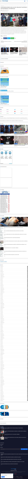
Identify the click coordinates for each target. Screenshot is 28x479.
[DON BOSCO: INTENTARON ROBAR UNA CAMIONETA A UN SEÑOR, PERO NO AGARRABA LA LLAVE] (1, 245)
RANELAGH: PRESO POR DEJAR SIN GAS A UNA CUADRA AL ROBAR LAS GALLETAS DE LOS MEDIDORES (23, 53)
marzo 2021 (14, 345)
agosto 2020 (14, 354)
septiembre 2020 (14, 353)
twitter (21, 109)
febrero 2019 (14, 377)
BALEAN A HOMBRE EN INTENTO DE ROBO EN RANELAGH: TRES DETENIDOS (4, 53)
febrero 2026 (14, 271)
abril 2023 (14, 313)
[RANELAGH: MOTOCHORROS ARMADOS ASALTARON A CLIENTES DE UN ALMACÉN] (1, 228)
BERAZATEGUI (2, 261)
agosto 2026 (14, 266)
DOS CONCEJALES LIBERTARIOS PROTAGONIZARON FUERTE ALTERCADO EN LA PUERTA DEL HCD (15, 251)
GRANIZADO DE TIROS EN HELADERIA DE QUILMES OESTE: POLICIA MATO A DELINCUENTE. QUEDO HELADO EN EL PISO (14, 454)
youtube (21, 111)
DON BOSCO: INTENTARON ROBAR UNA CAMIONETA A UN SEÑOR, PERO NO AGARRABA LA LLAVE (20, 134)
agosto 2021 (14, 339)
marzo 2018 (14, 391)
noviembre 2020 (14, 350)
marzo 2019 (14, 376)
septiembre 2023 (14, 307)
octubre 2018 (14, 382)
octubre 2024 (14, 290)
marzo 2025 (14, 284)
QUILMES (5, 261)
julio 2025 (14, 279)
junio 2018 (14, 387)
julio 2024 (14, 294)
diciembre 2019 (14, 364)
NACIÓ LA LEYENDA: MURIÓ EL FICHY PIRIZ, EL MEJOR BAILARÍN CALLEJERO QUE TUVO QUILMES (15, 234)
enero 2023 (14, 317)
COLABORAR (17, 476)
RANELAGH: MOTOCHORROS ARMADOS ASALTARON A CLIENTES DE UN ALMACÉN (13, 227)
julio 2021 (14, 340)
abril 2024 (14, 298)
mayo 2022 (14, 327)
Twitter (9, 38)
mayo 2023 (14, 312)
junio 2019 (14, 372)
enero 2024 (14, 302)
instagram (7, 111)
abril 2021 (14, 344)
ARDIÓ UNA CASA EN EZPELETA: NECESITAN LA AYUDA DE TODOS (11, 254)
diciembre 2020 (14, 349)
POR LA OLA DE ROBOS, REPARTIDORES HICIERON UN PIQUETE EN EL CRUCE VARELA (11, 459)
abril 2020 (14, 359)
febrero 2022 (14, 331)
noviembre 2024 (14, 289)
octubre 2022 (14, 321)
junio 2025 (14, 280)
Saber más (5, 475)
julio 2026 (14, 267)
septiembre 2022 (14, 322)
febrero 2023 (14, 316)
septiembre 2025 (14, 276)
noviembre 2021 (14, 335)
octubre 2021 (14, 336)
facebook (7, 109)
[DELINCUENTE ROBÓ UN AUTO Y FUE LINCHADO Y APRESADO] (1, 248)
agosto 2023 (14, 308)
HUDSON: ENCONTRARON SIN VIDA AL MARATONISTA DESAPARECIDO (12, 237)
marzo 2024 (14, 299)
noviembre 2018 (14, 381)
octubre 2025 (14, 275)
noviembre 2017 (14, 396)
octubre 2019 (14, 367)
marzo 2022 (14, 330)
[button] (27, 1)
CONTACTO (20, 476)
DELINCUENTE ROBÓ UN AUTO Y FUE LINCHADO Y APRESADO (14, 53)
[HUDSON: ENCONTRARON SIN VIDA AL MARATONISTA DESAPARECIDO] (1, 238)
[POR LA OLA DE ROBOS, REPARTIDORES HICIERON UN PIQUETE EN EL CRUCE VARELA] (1, 231)
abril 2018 (14, 390)
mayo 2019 (14, 373)
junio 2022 (14, 326)
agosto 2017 (14, 400)
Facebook (6, 38)
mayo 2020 (14, 358)
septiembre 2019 (14, 368)
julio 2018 (14, 386)
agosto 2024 (14, 293)
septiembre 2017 (14, 399)
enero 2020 (14, 363)
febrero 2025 (14, 285)
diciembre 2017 (14, 395)
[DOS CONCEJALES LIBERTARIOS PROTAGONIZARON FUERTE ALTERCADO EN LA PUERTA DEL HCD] (1, 252)
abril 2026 (14, 270)
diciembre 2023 (14, 303)
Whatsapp (13, 38)
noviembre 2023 (14, 304)
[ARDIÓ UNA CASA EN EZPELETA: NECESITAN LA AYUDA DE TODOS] (1, 255)
